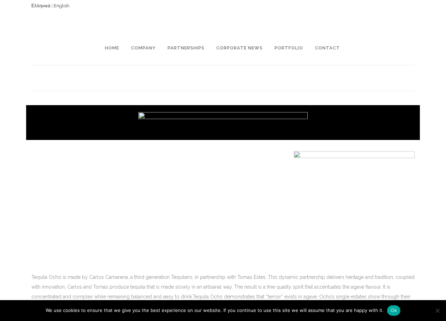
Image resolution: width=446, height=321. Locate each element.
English (61, 5)
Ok (394, 310)
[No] (437, 310)
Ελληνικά (41, 5)
